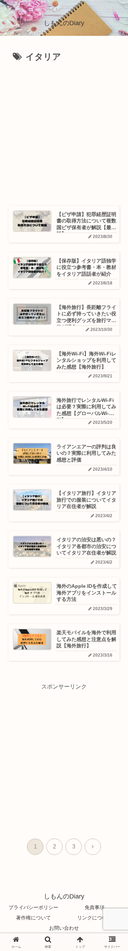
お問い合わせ (64, 928)
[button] (110, 869)
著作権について (33, 917)
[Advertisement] (64, 131)
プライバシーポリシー (33, 907)
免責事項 (95, 907)
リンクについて (94, 917)
